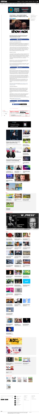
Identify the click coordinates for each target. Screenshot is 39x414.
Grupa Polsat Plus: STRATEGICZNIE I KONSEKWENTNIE (8, 209)
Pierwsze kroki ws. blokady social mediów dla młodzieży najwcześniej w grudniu (9, 314)
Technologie (9, 297)
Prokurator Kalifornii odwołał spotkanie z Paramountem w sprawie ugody (18, 248)
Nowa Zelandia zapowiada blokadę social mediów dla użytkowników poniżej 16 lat (9, 305)
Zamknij (30, 412)
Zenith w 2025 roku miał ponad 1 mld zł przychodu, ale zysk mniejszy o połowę (26, 285)
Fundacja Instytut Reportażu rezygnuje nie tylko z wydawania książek (9, 257)
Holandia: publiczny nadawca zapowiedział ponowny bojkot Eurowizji (26, 172)
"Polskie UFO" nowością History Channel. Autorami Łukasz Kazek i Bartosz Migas (9, 248)
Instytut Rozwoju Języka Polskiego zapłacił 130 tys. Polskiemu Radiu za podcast (9, 239)
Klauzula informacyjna (26, 400)
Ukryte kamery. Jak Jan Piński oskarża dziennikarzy (21, 181)
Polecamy (8, 356)
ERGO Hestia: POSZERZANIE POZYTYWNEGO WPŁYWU (26, 200)
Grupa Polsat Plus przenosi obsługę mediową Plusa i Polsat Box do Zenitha (18, 294)
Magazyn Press (9, 212)
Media (7, 231)
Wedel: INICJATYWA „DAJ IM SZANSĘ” (18, 200)
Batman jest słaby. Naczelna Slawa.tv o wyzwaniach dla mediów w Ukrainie (9, 325)
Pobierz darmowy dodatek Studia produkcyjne (26, 363)
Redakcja (25, 396)
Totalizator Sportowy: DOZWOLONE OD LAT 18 (8, 200)
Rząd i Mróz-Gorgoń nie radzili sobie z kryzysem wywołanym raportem (9, 285)
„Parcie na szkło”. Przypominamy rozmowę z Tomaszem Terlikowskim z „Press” (18, 325)
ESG (6, 192)
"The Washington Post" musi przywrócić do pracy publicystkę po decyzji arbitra (9, 172)
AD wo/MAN (33, 397)
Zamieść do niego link (17, 98)
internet (13, 108)
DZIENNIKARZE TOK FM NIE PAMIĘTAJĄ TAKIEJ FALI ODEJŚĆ (16, 229)
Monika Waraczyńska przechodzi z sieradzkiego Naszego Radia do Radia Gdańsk (26, 154)
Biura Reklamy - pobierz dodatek (9, 372)
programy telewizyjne (16, 108)
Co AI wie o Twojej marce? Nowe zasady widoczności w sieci (26, 163)
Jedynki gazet (9, 376)
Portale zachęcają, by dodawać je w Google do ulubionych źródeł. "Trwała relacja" (26, 136)
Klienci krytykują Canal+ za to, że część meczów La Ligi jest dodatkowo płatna (9, 266)
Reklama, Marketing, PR (11, 269)
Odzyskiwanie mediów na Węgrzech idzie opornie (13, 190)
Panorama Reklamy (34, 398)
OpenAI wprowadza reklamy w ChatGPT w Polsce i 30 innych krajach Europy (26, 305)
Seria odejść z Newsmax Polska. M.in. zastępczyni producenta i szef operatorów (26, 248)
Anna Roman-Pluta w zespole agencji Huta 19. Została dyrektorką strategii (9, 277)
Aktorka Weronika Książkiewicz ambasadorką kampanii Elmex (18, 276)
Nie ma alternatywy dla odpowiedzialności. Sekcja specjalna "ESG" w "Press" (26, 277)
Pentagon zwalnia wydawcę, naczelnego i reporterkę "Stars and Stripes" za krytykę (26, 257)
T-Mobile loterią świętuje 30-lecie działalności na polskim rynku (9, 294)
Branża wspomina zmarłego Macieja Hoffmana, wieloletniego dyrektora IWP (18, 266)
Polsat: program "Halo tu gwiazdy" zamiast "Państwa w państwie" (9, 181)
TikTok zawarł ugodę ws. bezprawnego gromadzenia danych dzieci (18, 305)
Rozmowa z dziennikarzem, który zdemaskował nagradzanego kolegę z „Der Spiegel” (9, 334)
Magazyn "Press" (33, 396)
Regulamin (25, 399)
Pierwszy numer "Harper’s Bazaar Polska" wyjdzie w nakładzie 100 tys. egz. (13, 142)
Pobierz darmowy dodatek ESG (18, 363)
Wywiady (8, 317)
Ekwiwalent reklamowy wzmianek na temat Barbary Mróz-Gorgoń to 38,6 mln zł (26, 145)
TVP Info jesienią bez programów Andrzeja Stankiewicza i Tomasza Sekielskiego (13, 160)
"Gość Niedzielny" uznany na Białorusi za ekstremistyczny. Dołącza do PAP (18, 257)
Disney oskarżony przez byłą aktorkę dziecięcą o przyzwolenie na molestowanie (26, 239)
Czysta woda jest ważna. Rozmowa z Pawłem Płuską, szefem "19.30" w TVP (26, 325)
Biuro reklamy (25, 397)
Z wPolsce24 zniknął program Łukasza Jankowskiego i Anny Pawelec (26, 266)
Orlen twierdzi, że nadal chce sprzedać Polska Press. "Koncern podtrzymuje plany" (33, 20)
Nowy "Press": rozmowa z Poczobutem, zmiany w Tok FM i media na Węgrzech (18, 239)
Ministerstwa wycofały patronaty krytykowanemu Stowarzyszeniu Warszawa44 (18, 285)
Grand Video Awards (34, 399)
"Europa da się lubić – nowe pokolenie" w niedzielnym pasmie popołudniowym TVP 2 (33, 17)
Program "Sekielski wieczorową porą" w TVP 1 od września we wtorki (18, 172)
